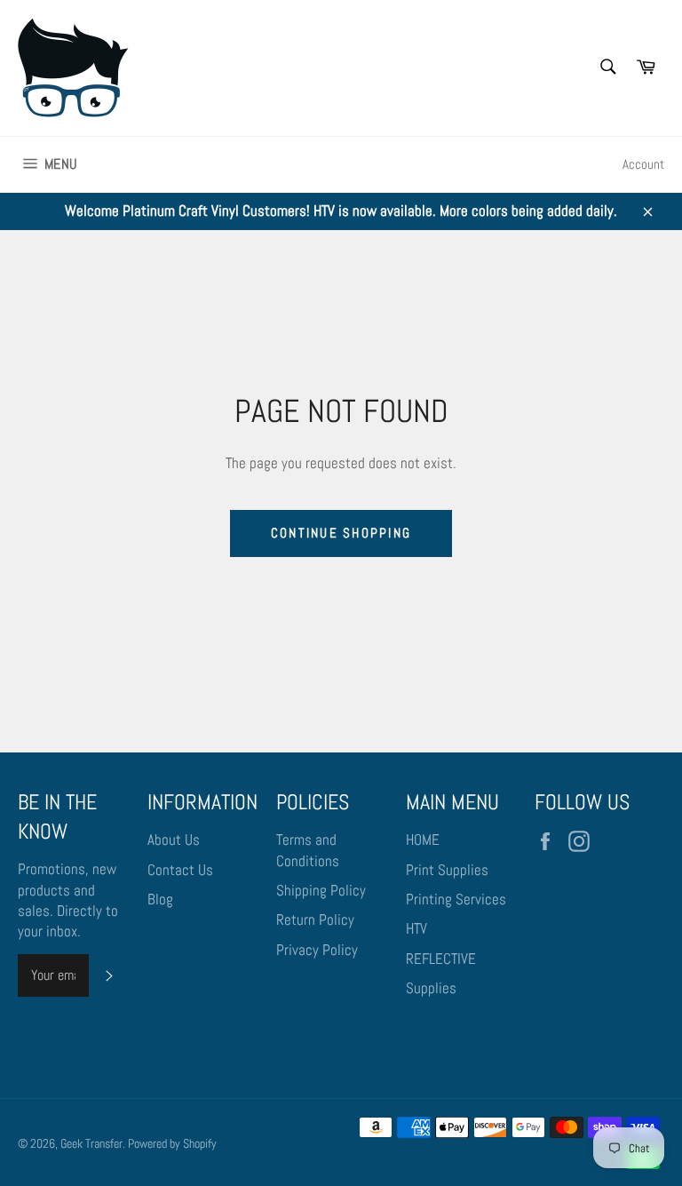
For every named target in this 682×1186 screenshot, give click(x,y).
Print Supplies (447, 870)
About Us (173, 839)
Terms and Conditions (307, 850)
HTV (416, 928)
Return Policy (315, 919)
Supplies (431, 988)
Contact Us (180, 870)
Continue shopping (341, 532)
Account (643, 163)
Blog (160, 899)
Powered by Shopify (172, 1143)
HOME (423, 839)
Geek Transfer (91, 1143)
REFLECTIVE (441, 958)
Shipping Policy (321, 890)
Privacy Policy (317, 949)
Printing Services (456, 899)
